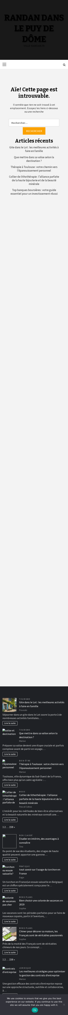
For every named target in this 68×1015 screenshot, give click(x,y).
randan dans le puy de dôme (34, 28)
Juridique (25, 968)
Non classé (26, 835)
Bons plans (26, 897)
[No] (64, 1004)
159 (11, 827)
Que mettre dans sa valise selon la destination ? (34, 159)
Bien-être (25, 761)
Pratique (24, 866)
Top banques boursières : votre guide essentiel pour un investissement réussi (34, 191)
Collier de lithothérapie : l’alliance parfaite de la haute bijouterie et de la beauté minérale (34, 180)
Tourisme (24, 699)
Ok (34, 1010)
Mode (22, 792)
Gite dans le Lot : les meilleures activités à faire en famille (34, 149)
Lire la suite (10, 723)
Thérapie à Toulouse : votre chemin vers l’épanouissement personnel (34, 168)
